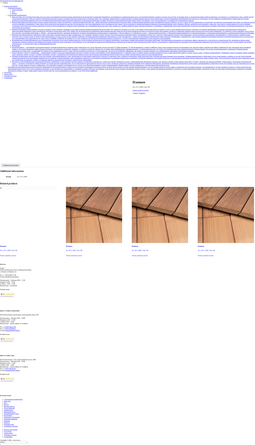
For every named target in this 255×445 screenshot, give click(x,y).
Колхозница (16, 45)
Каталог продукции (10, 6)
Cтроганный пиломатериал (17, 15)
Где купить (7, 72)
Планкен (131, 49)
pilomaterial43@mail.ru (12, 330)
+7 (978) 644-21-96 (9, 327)
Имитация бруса (133, 36)
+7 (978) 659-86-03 (9, 329)
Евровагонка (133, 31)
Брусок (14, 13)
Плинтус (133, 53)
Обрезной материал (14, 8)
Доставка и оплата (10, 76)
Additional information (10, 165)
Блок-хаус (133, 18)
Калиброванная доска (132, 42)
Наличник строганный (133, 63)
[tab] (10, 165)
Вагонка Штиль (133, 25)
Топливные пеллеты (130, 69)
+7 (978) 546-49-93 (9, 368)
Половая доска (133, 58)
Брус (13, 11)
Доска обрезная (17, 10)
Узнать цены (8, 74)
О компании (8, 78)
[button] (1, 2)
